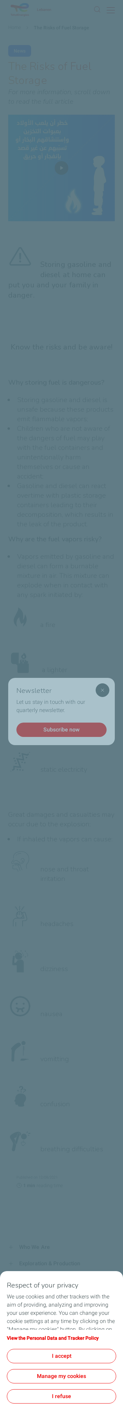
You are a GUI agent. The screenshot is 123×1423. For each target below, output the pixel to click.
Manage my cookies (61, 1376)
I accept (61, 1356)
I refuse (61, 1396)
